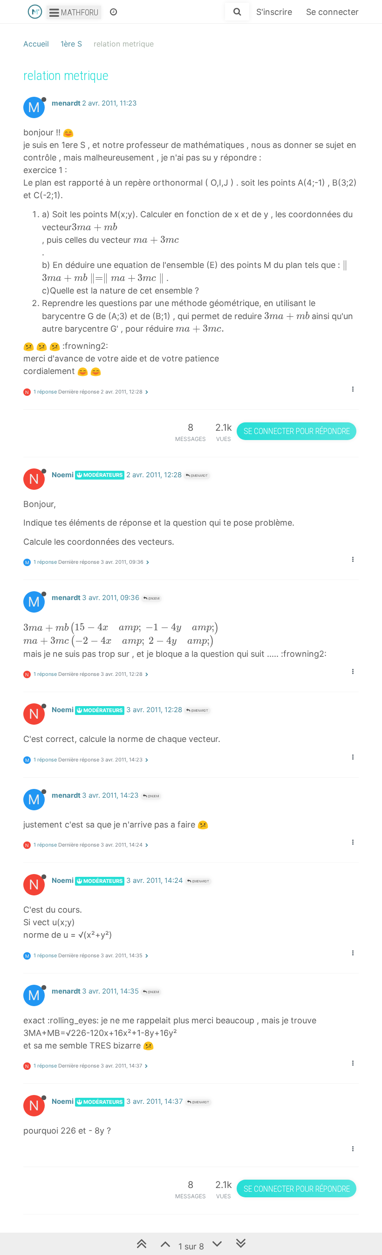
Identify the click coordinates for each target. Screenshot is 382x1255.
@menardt (199, 476)
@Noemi (153, 598)
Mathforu (78, 12)
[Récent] (113, 11)
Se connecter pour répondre (297, 431)
